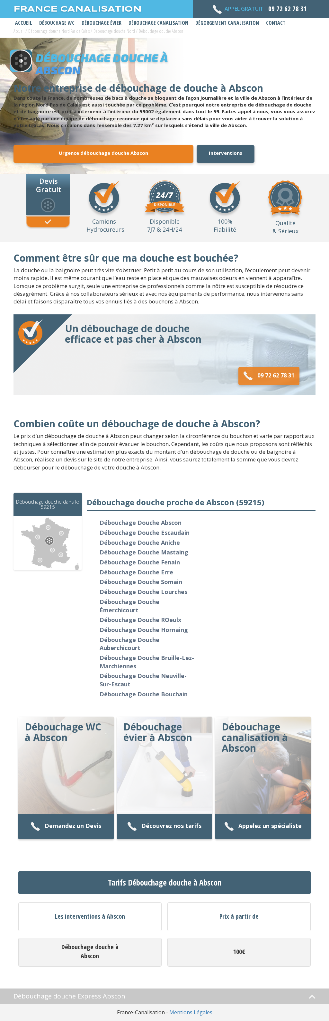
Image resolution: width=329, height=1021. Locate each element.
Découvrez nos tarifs (171, 826)
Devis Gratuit (48, 184)
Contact (275, 22)
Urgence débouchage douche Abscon (103, 153)
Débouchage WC (57, 22)
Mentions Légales (190, 1012)
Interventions (225, 153)
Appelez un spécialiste (270, 826)
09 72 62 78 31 (276, 375)
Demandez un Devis (73, 826)
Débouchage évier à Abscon (157, 732)
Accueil (23, 22)
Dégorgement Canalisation (227, 22)
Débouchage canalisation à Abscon (255, 737)
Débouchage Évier (101, 22)
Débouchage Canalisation (158, 22)
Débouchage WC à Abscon (63, 732)
